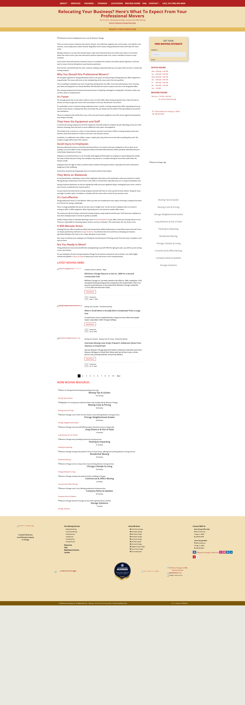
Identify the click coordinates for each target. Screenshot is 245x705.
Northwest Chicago (136, 532)
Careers (67, 552)
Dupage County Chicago (138, 546)
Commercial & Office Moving (135, 20)
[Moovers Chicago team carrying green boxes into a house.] (70, 338)
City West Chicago (136, 541)
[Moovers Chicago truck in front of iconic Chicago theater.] (70, 268)
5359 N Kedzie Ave (200, 543)
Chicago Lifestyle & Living (66, 472)
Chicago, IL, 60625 (199, 545)
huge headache (88, 232)
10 (113, 376)
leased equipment (101, 219)
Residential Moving (106, 306)
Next (118, 376)
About (63, 4)
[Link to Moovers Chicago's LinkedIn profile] (227, 552)
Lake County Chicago (137, 549)
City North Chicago (136, 539)
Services (75, 4)
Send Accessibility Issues (120, 603)
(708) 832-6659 (199, 536)
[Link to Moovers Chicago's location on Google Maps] (224, 552)
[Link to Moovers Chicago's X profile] (207, 552)
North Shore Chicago (137, 529)
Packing (89, 4)
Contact (153, 4)
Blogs (104, 270)
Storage (102, 4)
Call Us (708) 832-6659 (173, 4)
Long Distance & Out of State (68, 435)
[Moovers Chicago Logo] (25, 525)
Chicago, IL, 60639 (199, 534)
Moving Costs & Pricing (106, 339)
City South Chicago (136, 544)
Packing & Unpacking (65, 447)
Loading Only (69, 536)
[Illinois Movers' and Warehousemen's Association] (177, 573)
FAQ (144, 4)
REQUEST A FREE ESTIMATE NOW (122, 29)
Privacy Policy (107, 603)
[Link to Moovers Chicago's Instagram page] (220, 552)
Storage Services (70, 541)
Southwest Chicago (136, 536)
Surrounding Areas (136, 551)
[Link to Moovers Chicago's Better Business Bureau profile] (231, 552)
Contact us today (78, 256)
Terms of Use (98, 603)
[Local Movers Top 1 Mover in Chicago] (67, 570)
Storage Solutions (64, 509)
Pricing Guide (132, 4)
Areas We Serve (134, 526)
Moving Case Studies (91, 339)
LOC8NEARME (123, 568)
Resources (68, 545)
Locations (117, 4)
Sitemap (91, 603)
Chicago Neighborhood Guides (68, 423)
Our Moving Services (72, 526)
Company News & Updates (93, 270)
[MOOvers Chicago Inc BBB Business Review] (177, 570)
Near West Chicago (136, 534)
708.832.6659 (159, 114)
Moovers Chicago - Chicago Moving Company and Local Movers (122, 573)
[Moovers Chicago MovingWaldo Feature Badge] (197, 557)
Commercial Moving (71, 532)
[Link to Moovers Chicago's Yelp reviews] (194, 556)
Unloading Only (70, 539)
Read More (90, 292)
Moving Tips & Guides (118, 20)
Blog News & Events (71, 550)
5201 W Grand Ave (200, 532)
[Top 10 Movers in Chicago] (150, 571)
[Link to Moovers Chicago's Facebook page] (194, 552)
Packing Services (70, 534)
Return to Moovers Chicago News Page (122, 23)
